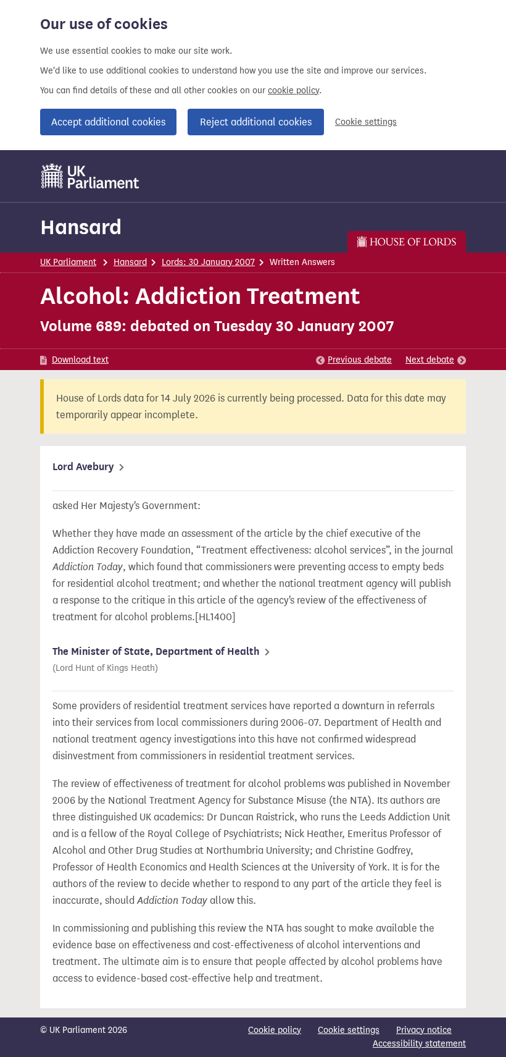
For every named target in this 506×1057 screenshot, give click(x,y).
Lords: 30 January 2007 (208, 262)
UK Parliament (68, 262)
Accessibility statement (419, 1043)
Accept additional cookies (108, 122)
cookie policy (293, 90)
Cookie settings (366, 122)
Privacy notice (424, 1030)
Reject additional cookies (256, 122)
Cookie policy (274, 1030)
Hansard (81, 227)
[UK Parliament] (90, 176)
